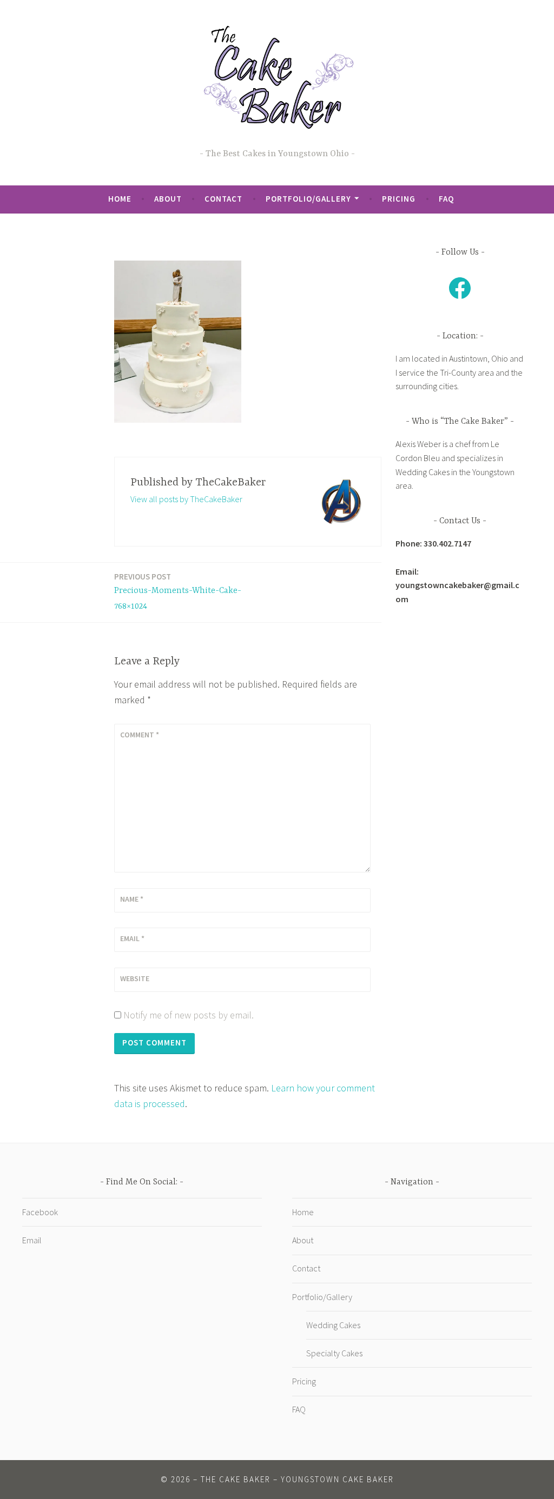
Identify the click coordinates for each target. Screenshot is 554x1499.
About (168, 199)
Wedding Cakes (333, 1325)
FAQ (446, 199)
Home (119, 199)
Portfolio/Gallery (308, 199)
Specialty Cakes (334, 1353)
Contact (223, 199)
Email (132, 938)
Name (131, 899)
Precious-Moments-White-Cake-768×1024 (177, 591)
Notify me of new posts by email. (188, 1015)
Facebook (40, 1212)
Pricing (399, 199)
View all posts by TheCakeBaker (186, 499)
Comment (139, 734)
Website (134, 978)
